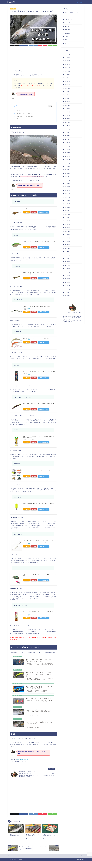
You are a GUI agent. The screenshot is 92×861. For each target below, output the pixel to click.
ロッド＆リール (68, 26)
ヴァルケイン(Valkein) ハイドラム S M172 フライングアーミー (38, 338)
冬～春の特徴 (20, 110)
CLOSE (50, 106)
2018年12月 (68, 292)
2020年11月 (67, 214)
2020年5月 (67, 234)
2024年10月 (68, 77)
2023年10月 (68, 98)
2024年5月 (67, 84)
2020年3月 (67, 241)
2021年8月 (67, 183)
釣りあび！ (11, 2)
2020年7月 (67, 227)
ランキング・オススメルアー (72, 22)
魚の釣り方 (67, 43)
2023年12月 (68, 91)
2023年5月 (67, 115)
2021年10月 (68, 176)
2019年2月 (67, 285)
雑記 (66, 39)
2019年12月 (68, 251)
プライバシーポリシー (13, 859)
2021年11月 (67, 173)
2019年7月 (67, 268)
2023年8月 (67, 105)
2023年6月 (67, 112)
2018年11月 (67, 295)
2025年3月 (67, 64)
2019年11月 (67, 255)
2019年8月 (67, 265)
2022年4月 (67, 156)
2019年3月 (67, 282)
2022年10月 (68, 139)
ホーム (72, 2)
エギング (67, 16)
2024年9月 (67, 81)
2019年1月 (67, 289)
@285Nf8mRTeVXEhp (22, 759)
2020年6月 (67, 231)
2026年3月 (67, 54)
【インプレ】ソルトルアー (71, 12)
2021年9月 (67, 180)
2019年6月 (67, 272)
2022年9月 (67, 142)
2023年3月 (67, 122)
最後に (19, 118)
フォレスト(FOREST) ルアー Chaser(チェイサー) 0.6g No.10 (38, 469)
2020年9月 (67, 221)
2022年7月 (67, 146)
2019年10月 (68, 258)
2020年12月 (68, 210)
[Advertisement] (33, 58)
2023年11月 (67, 95)
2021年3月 (67, 200)
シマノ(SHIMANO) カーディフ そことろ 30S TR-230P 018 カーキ (39, 208)
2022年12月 (68, 132)
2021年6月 (67, 190)
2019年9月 (67, 261)
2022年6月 (67, 149)
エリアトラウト (12, 8)
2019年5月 (67, 275)
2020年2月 (67, 244)
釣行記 (66, 36)
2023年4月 (67, 118)
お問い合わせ (80, 2)
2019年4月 (67, 278)
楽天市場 (34, 212)
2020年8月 (67, 224)
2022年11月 (67, 135)
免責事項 (20, 859)
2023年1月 (67, 129)
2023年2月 (67, 125)
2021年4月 (67, 197)
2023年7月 (67, 108)
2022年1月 (67, 166)
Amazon (27, 212)
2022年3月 (67, 159)
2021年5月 (67, 193)
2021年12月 (68, 169)
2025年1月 (67, 71)
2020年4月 (67, 238)
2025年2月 (67, 67)
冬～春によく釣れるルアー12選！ (25, 113)
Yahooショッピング (43, 212)
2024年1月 (67, 88)
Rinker (29, 308)
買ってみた (67, 33)
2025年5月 (67, 57)
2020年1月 (67, 248)
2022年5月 (67, 152)
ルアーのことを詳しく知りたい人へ (26, 116)
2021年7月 (67, 186)
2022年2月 (67, 163)
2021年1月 (67, 207)
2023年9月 (67, 101)
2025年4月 (67, 60)
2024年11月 (67, 74)
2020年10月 (68, 217)
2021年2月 (67, 203)
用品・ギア (67, 29)
